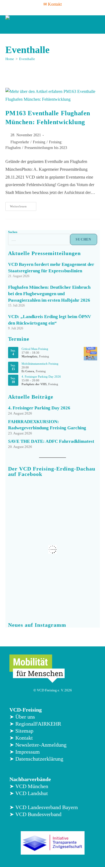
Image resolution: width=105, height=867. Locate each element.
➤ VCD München (28, 786)
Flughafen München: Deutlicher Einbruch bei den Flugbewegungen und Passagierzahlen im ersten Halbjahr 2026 (49, 294)
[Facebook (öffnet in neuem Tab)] (35, 10)
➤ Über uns (22, 717)
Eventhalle (27, 59)
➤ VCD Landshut (28, 793)
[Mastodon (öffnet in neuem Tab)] (69, 10)
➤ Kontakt (21, 738)
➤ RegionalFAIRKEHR (35, 724)
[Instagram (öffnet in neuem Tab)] (48, 10)
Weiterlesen (23, 205)
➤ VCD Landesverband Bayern (43, 807)
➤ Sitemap (21, 731)
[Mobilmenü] (94, 24)
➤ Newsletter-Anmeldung (37, 745)
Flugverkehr (19, 142)
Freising (39, 142)
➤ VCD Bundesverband (35, 814)
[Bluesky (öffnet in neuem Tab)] (62, 10)
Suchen (12, 232)
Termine (18, 339)
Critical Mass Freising (35, 348)
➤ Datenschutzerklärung (36, 759)
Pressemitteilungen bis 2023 (45, 148)
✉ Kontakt (52, 4)
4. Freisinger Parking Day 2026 (41, 376)
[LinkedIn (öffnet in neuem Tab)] (55, 10)
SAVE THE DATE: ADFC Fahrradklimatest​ (51, 441)
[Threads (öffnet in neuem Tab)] (41, 10)
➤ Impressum (24, 752)
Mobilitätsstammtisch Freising (40, 363)
